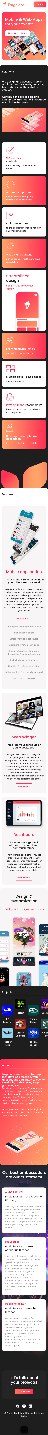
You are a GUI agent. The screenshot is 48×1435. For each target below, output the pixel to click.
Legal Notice (26, 1413)
